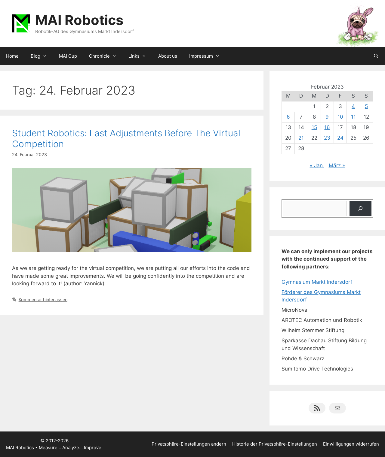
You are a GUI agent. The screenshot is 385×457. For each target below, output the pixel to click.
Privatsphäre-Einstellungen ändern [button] (189, 444)
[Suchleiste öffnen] (376, 56)
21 (301, 138)
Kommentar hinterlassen (43, 299)
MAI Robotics (79, 20)
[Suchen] (360, 208)
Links (134, 56)
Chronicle (99, 56)
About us (167, 56)
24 (340, 138)
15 (314, 127)
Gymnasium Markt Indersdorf (317, 282)
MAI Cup (68, 56)
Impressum (201, 56)
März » (337, 165)
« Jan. (317, 165)
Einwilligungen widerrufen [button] (351, 444)
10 (340, 117)
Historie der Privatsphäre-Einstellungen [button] (274, 444)
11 (353, 117)
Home (12, 56)
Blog (35, 56)
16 (327, 127)
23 (327, 138)
